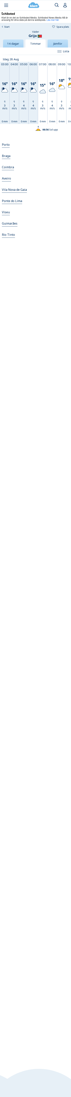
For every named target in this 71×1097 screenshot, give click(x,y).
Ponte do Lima (12, 201)
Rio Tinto (8, 235)
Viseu (6, 212)
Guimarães (9, 223)
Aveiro (6, 178)
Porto (6, 145)
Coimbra (8, 167)
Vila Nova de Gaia (14, 190)
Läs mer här (53, 19)
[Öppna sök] (56, 5)
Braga (6, 156)
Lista (66, 51)
